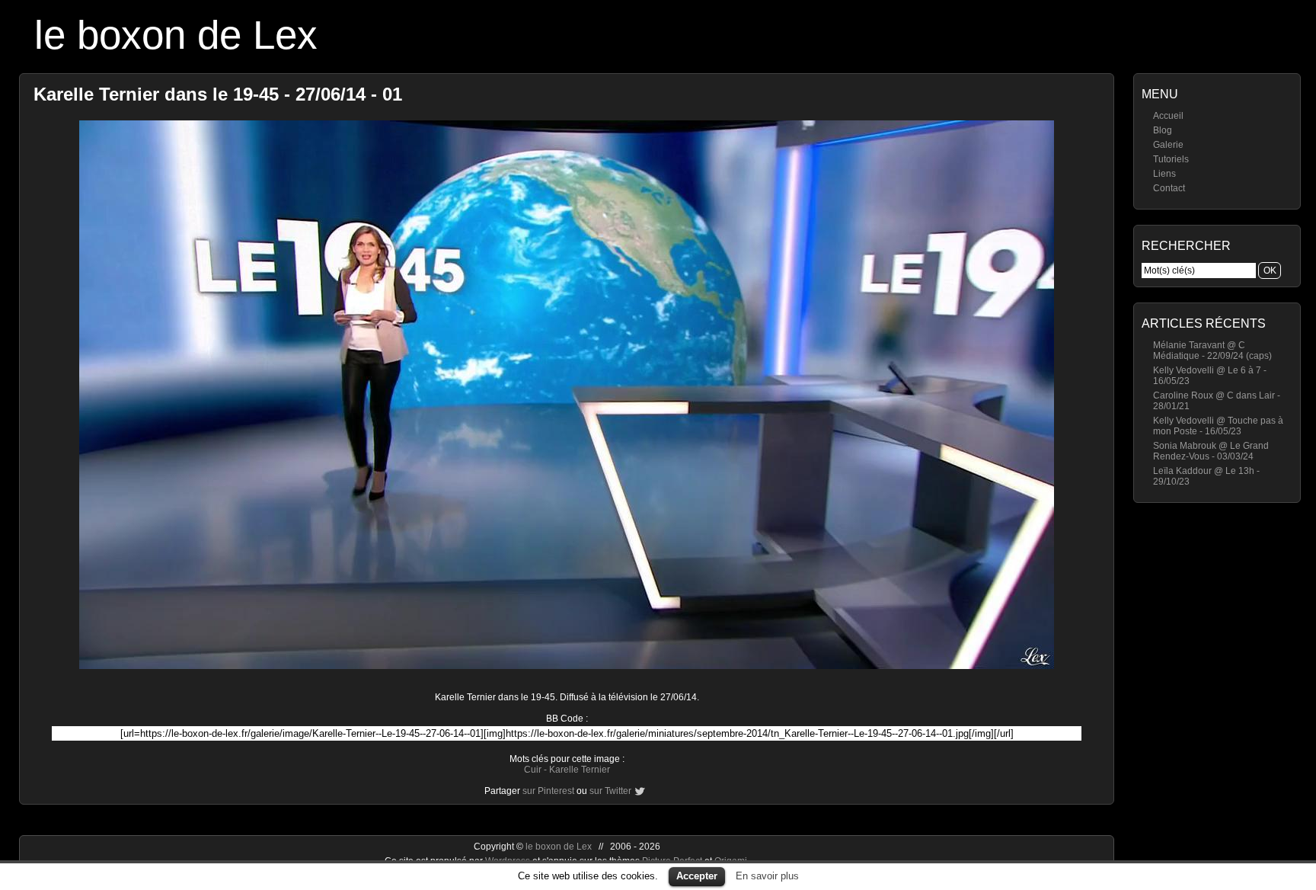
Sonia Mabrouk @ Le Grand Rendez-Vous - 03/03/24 (1211, 451)
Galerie (1168, 144)
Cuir (532, 769)
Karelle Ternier (579, 769)
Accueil (1168, 115)
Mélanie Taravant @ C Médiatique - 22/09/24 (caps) (1212, 350)
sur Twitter (610, 791)
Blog (1162, 130)
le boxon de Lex (176, 34)
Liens (1164, 173)
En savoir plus (767, 876)
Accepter (696, 876)
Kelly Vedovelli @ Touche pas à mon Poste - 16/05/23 (1218, 426)
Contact (1169, 188)
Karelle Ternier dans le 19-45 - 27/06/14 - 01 (218, 94)
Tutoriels (1171, 159)
